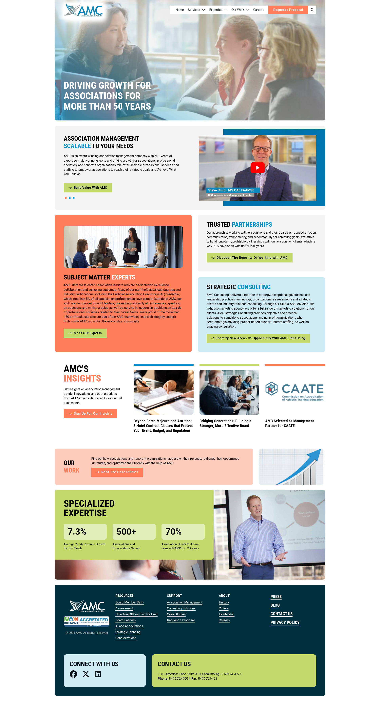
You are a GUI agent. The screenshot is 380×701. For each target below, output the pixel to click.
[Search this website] (312, 10)
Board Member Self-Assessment (129, 605)
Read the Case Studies (119, 472)
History (224, 602)
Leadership (227, 614)
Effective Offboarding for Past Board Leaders (136, 617)
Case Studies (176, 614)
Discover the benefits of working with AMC (252, 258)
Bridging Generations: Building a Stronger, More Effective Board (225, 423)
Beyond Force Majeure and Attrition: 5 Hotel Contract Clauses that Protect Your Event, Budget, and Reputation (163, 426)
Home (180, 10)
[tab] (66, 198)
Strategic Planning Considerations (128, 635)
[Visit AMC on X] (86, 674)
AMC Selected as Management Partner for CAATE (289, 423)
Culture (224, 608)
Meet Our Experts (88, 333)
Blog (275, 605)
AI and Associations (129, 626)
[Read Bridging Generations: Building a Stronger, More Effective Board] (229, 392)
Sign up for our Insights (93, 413)
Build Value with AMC (90, 187)
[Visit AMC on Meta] (73, 674)
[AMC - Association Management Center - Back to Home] (83, 10)
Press (276, 596)
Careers (258, 10)
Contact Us (282, 613)
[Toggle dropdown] (203, 9)
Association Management (184, 602)
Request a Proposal (288, 10)
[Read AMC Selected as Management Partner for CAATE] (295, 392)
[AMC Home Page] (86, 606)
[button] (257, 167)
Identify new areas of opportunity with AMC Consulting (261, 338)
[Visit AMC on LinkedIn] (98, 674)
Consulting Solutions (181, 608)
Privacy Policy (285, 622)
